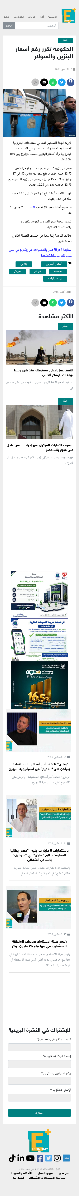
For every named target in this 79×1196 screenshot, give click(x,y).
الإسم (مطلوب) (60, 1090)
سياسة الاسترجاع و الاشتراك (47, 1178)
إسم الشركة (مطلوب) (57, 1056)
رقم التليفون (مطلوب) (56, 1073)
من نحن (63, 1173)
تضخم (58, 271)
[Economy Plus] (69, 15)
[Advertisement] (39, 561)
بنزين (23, 264)
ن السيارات (55, 278)
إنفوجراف (19, 17)
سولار (17, 271)
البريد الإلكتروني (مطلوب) (53, 1039)
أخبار (42, 17)
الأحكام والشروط (21, 1173)
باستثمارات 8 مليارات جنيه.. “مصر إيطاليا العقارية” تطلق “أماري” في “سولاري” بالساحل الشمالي (39, 855)
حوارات (31, 17)
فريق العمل (45, 1173)
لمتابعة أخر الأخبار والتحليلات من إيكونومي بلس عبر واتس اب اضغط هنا (40, 252)
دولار (37, 271)
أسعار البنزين (46, 154)
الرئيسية (52, 17)
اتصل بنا (18, 1178)
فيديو (6, 17)
